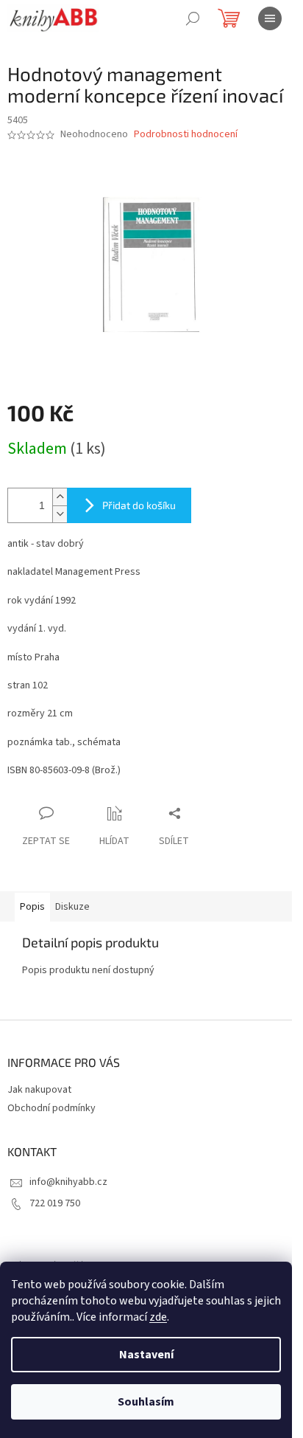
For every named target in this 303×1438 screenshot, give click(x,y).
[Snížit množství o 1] (59, 513)
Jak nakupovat (39, 1089)
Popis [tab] (32, 906)
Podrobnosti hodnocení (186, 135)
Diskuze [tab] (72, 906)
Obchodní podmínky (51, 1108)
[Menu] (270, 18)
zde (158, 1317)
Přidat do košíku (139, 505)
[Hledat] (192, 18)
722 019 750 (54, 1203)
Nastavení (146, 1355)
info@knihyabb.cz (68, 1182)
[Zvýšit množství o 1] (59, 496)
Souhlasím (146, 1402)
